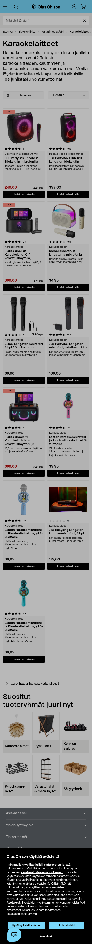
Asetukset (13, 902)
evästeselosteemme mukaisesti (42, 872)
